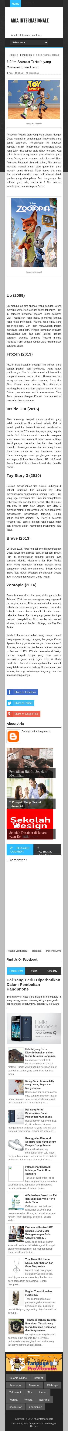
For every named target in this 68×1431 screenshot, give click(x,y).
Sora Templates (32, 1423)
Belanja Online (18, 1377)
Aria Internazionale (30, 21)
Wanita (13, 1399)
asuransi (44, 1399)
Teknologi (15, 1392)
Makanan (34, 1385)
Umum (43, 1392)
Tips (30, 1392)
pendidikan (35, 1406)
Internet (38, 1377)
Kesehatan (15, 1385)
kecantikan (15, 1406)
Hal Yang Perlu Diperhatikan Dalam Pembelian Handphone (33, 984)
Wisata (28, 1399)
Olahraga (52, 1385)
